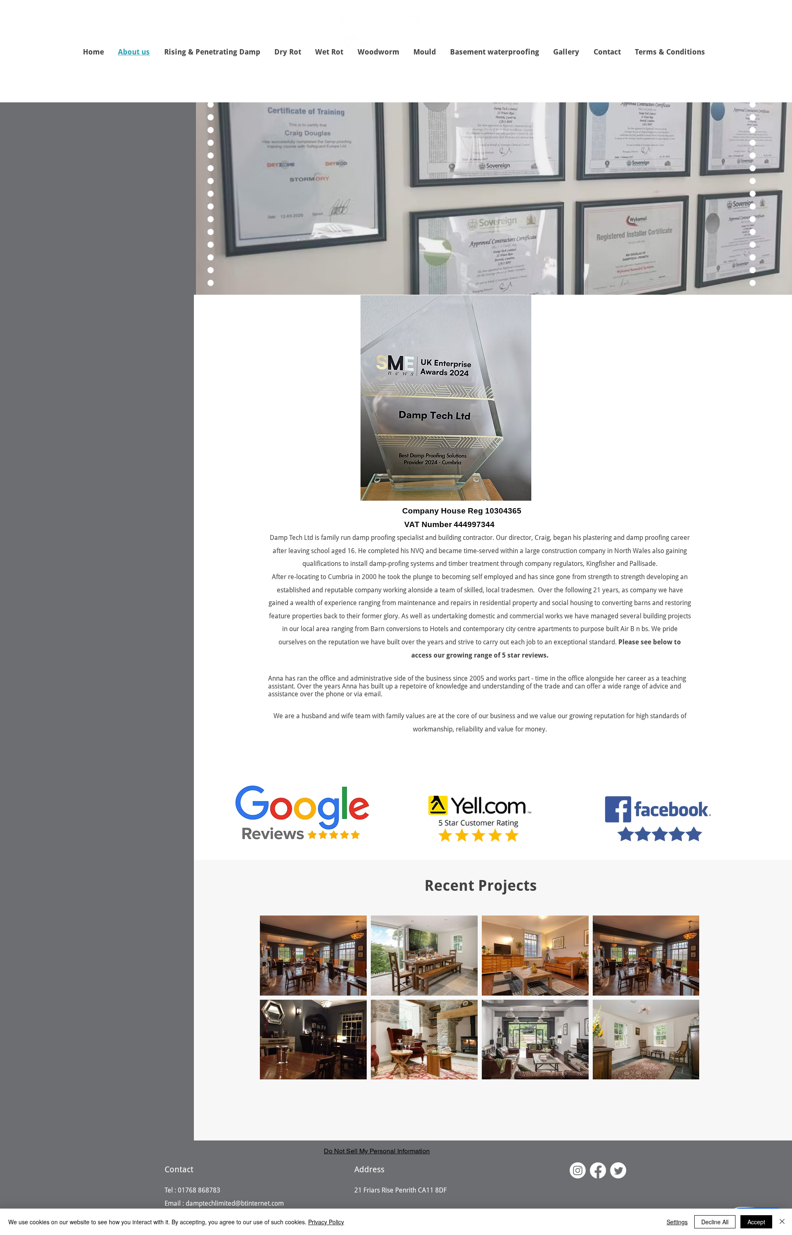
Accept (756, 1222)
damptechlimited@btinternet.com (235, 1203)
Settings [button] (677, 1222)
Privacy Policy (326, 1222)
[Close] (782, 1221)
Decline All (714, 1222)
